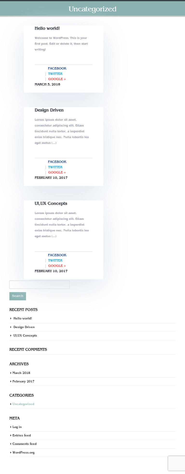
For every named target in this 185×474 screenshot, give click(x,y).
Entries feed (22, 435)
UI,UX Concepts (51, 204)
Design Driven (49, 110)
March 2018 (21, 373)
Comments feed (25, 444)
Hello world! (47, 29)
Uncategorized (23, 404)
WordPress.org (23, 452)
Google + (57, 79)
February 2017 (23, 381)
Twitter (55, 74)
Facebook (57, 68)
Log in (17, 427)
